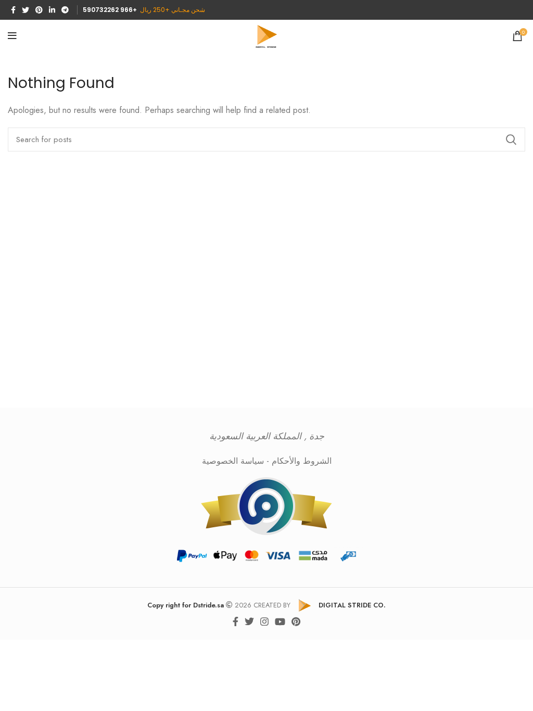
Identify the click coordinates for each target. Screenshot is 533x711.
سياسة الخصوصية (233, 461)
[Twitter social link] (25, 10)
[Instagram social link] (264, 621)
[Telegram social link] (65, 10)
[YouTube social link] (280, 621)
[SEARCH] (511, 139)
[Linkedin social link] (52, 10)
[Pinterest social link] (39, 10)
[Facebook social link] (13, 10)
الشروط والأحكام (302, 461)
